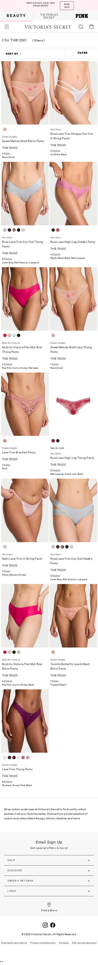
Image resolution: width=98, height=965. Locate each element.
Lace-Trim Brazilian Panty (19, 452)
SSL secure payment (84, 943)
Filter (83, 52)
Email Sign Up (49, 842)
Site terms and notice (14, 943)
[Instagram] (45, 924)
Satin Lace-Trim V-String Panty (22, 558)
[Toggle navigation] (6, 26)
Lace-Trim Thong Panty (17, 769)
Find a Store (49, 910)
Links (12, 890)
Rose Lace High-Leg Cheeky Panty (72, 242)
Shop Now (71, 8)
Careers (64, 943)
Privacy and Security (43, 943)
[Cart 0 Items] (91, 26)
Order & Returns (21, 880)
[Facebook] (52, 924)
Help (11, 860)
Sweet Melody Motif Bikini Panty (23, 141)
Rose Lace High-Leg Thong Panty (72, 458)
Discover (15, 870)
